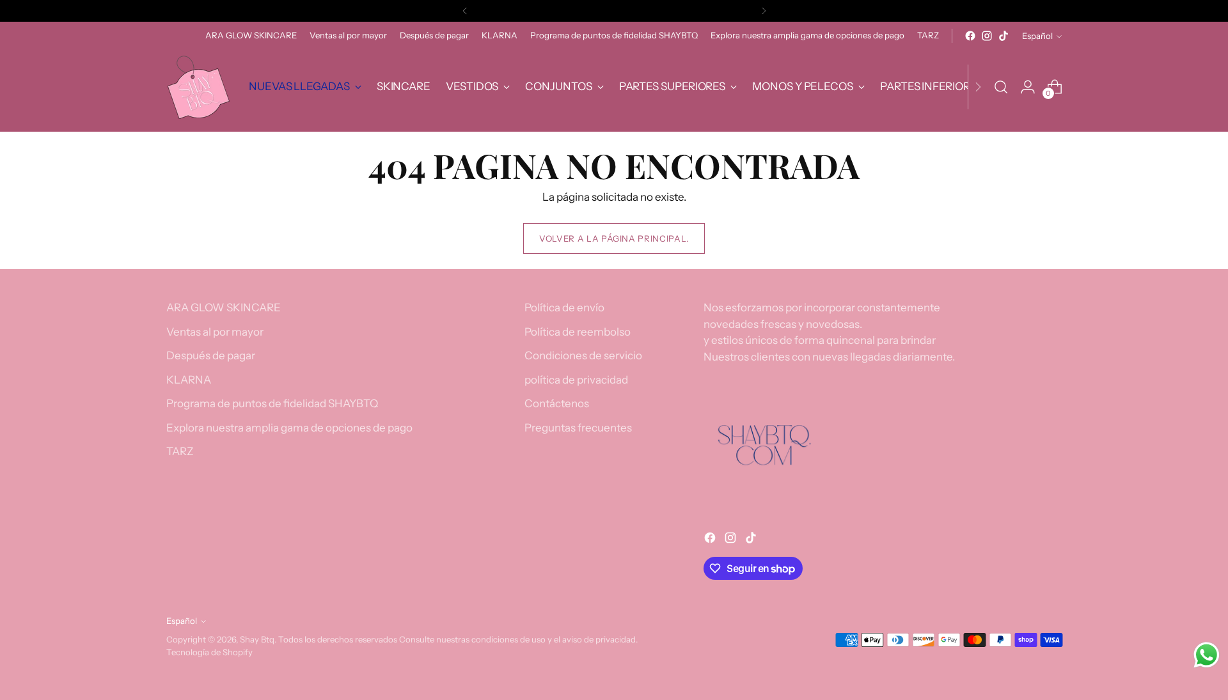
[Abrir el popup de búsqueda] (1001, 87)
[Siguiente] (764, 11)
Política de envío (564, 307)
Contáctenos (556, 403)
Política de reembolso (577, 331)
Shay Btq (257, 639)
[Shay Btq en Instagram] (987, 36)
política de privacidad (576, 379)
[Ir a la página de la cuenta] (1028, 87)
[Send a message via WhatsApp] (1207, 655)
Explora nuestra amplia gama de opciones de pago (289, 427)
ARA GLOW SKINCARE (223, 307)
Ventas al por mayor (215, 331)
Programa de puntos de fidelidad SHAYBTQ (272, 403)
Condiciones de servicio (583, 355)
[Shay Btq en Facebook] (970, 36)
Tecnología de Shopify (209, 652)
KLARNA (188, 379)
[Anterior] (465, 11)
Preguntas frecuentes (578, 427)
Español (1037, 36)
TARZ (180, 451)
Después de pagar (210, 355)
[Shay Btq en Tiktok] (1003, 36)
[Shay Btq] (198, 87)
